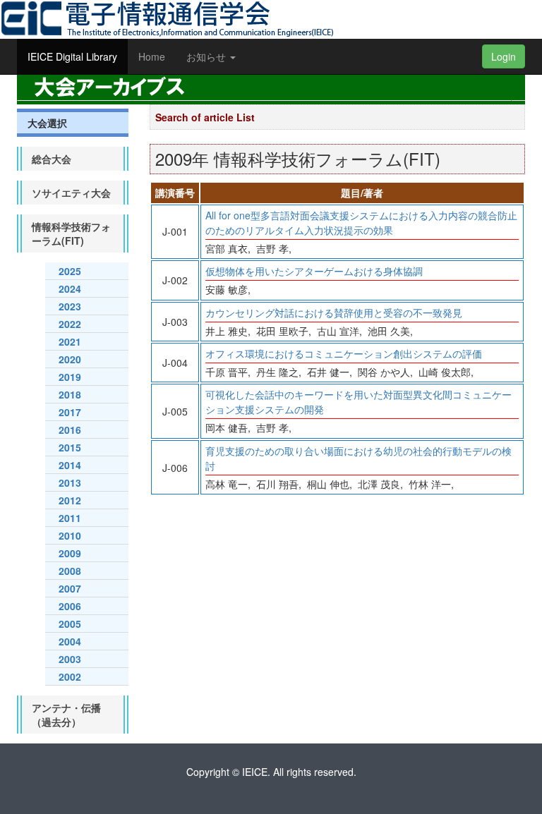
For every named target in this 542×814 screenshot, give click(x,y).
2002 (70, 676)
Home (151, 56)
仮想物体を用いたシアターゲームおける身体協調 (314, 271)
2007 (70, 588)
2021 (70, 341)
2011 (70, 518)
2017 (70, 412)
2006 (70, 606)
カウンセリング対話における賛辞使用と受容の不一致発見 (333, 312)
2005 (70, 623)
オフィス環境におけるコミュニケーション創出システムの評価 (343, 353)
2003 (70, 659)
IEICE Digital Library (72, 56)
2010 (70, 535)
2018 (70, 394)
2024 (70, 288)
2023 (70, 306)
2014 (70, 465)
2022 (70, 324)
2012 (70, 500)
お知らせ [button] (207, 56)
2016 (70, 430)
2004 (70, 641)
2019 (70, 377)
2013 (70, 482)
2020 (70, 359)
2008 (70, 571)
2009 (70, 553)
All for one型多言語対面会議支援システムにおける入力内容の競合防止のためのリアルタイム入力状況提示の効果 (361, 222)
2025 (70, 271)
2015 (70, 447)
